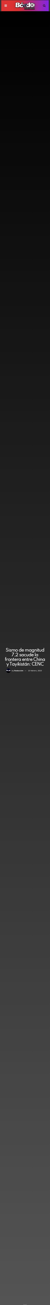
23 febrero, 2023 (35, 671)
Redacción (18, 671)
